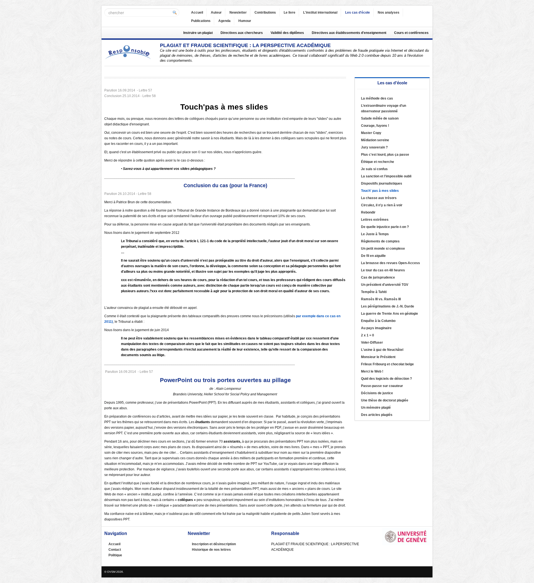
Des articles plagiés (376, 415)
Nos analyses (388, 12)
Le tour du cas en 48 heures (383, 270)
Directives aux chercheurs (242, 33)
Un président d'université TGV (384, 285)
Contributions (265, 12)
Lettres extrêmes (375, 220)
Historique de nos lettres (211, 550)
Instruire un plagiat (198, 33)
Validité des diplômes (287, 33)
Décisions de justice (377, 393)
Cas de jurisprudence (378, 277)
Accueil (197, 12)
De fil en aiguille (373, 256)
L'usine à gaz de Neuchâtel (382, 350)
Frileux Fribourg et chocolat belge (387, 364)
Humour (244, 21)
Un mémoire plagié (376, 408)
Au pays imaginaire (376, 328)
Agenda (224, 21)
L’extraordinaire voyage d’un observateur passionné (383, 108)
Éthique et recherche (377, 162)
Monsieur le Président (378, 357)
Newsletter (238, 12)
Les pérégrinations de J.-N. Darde (387, 306)
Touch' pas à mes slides (380, 191)
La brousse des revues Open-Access (390, 263)
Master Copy (371, 133)
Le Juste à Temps (375, 234)
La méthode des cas (377, 98)
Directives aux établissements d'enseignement (349, 33)
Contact (114, 550)
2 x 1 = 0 (367, 335)
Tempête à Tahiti (374, 292)
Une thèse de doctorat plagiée (384, 400)
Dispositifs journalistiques (381, 183)
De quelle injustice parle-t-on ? (385, 227)
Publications (201, 21)
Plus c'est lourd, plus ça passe (385, 155)
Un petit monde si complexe (383, 248)
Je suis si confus (374, 169)
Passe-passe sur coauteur (382, 386)
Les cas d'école (357, 12)
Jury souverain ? (374, 147)
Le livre (289, 12)
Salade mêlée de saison (380, 118)
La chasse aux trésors (379, 198)
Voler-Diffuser (372, 342)
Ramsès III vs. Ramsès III (381, 299)
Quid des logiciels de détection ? (386, 379)
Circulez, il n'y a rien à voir (381, 205)
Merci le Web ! (372, 371)
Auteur (216, 12)
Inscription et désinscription (214, 544)
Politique (115, 555)
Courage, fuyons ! (375, 126)
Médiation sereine (375, 140)
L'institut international (320, 12)
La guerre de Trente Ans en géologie (389, 314)
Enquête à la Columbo (378, 321)
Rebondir (368, 212)
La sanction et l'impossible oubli (386, 176)
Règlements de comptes (380, 241)
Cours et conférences (411, 33)
